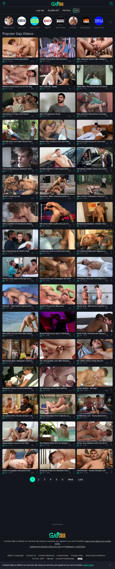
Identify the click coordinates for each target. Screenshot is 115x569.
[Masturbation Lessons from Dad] (20, 434)
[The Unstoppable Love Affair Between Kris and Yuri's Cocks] (57, 352)
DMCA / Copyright (15, 555)
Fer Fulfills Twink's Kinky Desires (90, 361)
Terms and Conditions (95, 555)
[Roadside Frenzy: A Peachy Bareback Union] (20, 380)
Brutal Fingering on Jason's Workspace (55, 333)
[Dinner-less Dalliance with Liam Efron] (95, 434)
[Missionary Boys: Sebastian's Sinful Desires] (20, 352)
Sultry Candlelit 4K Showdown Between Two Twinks (17, 224)
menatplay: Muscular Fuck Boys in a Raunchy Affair (92, 278)
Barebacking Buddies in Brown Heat (91, 224)
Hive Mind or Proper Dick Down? (15, 114)
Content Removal (46, 555)
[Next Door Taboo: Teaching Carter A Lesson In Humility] (57, 188)
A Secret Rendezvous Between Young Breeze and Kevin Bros (17, 169)
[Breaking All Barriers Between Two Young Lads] (57, 462)
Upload (50, 558)
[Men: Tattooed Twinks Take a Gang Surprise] (95, 50)
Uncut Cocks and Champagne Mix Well (55, 278)
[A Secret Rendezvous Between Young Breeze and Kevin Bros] (20, 160)
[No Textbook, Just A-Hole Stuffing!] (57, 380)
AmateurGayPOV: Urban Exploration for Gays (55, 169)
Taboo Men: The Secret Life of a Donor (92, 86)
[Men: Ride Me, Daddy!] (57, 78)
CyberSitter (80, 546)
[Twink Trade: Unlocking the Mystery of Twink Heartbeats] (95, 325)
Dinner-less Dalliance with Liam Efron (92, 443)
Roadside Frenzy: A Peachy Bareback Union (18, 388)
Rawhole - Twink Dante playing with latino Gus (17, 306)
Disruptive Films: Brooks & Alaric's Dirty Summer (18, 416)
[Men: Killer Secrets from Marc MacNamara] (20, 325)
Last (80, 479)
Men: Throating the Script (50, 114)
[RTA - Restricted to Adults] (80, 559)
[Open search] (111, 3)
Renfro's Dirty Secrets (11, 196)
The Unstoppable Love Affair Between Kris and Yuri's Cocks (55, 361)
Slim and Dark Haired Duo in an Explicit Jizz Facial (92, 114)
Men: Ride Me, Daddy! (48, 86)
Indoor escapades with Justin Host (16, 471)
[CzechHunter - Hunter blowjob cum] (95, 462)
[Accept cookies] (110, 565)
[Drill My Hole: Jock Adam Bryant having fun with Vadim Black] (20, 133)
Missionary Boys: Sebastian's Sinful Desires (17, 361)
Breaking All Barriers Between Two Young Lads (55, 471)
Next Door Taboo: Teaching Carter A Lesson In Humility (55, 196)
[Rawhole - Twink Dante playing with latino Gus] (20, 297)
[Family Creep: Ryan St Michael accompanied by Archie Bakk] (20, 270)
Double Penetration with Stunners (53, 59)
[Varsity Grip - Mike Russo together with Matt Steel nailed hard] (95, 297)
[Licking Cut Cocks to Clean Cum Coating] (57, 242)
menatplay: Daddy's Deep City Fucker (92, 169)
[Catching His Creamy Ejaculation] (20, 50)
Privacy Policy (77, 555)
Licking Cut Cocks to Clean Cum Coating (55, 251)
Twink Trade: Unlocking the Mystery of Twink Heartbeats (92, 333)
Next (70, 479)
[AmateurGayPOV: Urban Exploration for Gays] (57, 160)
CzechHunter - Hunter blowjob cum (91, 471)
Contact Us (31, 555)
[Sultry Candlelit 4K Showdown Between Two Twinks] (20, 215)
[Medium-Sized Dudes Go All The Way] (20, 78)
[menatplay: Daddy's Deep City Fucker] (95, 160)
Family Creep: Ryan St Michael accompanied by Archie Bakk (17, 278)
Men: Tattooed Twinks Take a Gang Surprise (92, 59)
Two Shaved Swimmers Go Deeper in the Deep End (55, 443)
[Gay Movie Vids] (58, 3)
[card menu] (37, 60)
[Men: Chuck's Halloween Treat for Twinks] (95, 188)
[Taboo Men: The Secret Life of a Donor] (95, 78)
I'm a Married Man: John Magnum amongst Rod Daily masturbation (92, 251)
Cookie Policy (62, 555)
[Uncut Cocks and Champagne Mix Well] (57, 270)
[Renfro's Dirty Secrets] (20, 188)
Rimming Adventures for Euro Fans (91, 141)
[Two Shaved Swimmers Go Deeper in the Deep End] (57, 434)
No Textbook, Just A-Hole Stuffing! (53, 388)
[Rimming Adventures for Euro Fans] (95, 133)
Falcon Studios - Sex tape (87, 388)
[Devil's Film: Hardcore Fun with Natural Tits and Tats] (57, 133)
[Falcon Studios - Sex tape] (95, 380)
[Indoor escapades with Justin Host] (20, 462)
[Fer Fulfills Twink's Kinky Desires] (95, 352)
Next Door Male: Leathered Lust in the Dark (55, 224)
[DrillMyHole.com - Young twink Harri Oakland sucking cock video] (95, 407)
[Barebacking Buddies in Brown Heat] (95, 215)
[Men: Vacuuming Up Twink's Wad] (20, 242)
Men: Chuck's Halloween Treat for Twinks (92, 196)
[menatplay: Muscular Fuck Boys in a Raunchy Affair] (95, 270)
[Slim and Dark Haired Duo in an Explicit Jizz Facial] (95, 105)
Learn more (88, 565)
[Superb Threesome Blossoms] (57, 297)
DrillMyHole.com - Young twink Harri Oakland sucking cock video (91, 416)
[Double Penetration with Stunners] (57, 50)
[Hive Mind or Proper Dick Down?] (20, 105)
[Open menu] (4, 3)
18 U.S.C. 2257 (38, 558)
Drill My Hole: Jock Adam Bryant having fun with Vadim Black (17, 141)
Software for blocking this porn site (45, 546)
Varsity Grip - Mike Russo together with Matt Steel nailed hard (92, 306)
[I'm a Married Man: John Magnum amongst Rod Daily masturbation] (95, 242)
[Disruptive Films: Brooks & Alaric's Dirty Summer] (20, 407)
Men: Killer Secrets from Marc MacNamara (17, 333)
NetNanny (69, 546)
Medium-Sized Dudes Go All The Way (17, 86)
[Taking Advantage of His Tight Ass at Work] (57, 407)
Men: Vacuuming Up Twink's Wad (15, 251)
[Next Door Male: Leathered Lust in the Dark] (57, 215)
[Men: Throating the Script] (57, 105)
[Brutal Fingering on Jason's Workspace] (57, 325)
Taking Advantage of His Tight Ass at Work (55, 416)
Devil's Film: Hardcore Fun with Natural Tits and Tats (55, 141)
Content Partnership (65, 558)
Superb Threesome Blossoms (52, 306)
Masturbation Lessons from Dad (15, 443)
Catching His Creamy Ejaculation (15, 59)
